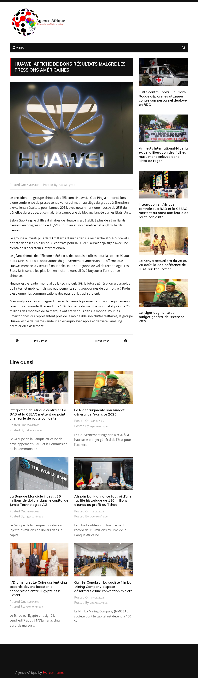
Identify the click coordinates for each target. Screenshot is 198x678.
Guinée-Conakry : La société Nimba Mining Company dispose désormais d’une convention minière (103, 586)
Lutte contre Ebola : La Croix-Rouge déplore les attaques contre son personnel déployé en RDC (163, 98)
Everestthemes (53, 672)
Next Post (102, 341)
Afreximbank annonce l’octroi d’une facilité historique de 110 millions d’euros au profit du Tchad (102, 500)
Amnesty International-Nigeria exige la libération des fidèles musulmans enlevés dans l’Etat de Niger (163, 154)
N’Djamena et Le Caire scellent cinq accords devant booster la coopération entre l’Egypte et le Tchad (38, 588)
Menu (19, 47)
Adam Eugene (67, 185)
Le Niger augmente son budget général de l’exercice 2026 (99, 412)
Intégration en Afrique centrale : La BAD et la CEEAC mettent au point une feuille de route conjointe (38, 414)
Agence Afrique (99, 426)
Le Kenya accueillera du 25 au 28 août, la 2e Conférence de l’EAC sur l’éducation (163, 264)
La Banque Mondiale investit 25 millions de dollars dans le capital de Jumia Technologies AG (39, 500)
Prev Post (40, 341)
